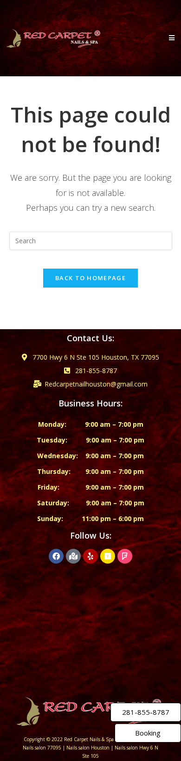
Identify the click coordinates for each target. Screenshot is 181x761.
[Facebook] (56, 556)
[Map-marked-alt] (73, 556)
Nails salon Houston (88, 747)
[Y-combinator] (107, 556)
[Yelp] (90, 556)
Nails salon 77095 (42, 747)
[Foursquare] (124, 556)
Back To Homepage (90, 278)
